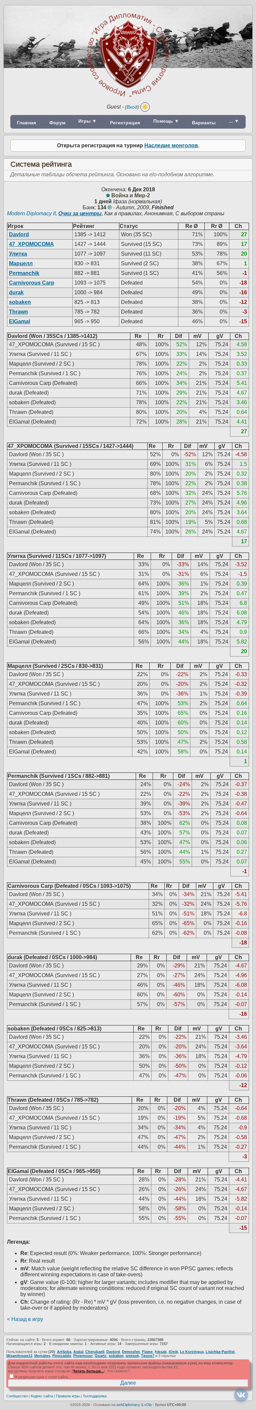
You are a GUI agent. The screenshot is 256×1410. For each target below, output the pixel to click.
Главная (26, 122)
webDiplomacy (128, 1405)
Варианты (204, 122)
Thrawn (18, 312)
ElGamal (19, 321)
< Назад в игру (25, 1319)
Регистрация (125, 122)
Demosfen (131, 1352)
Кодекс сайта (42, 1396)
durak (16, 292)
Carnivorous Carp (31, 283)
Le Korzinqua (192, 1352)
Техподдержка (95, 1396)
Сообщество (17, 1396)
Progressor (83, 1356)
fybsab (161, 1352)
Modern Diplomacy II (31, 213)
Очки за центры (80, 213)
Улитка (18, 254)
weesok (132, 1356)
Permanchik (24, 273)
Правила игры (68, 1396)
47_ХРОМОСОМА (31, 244)
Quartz (101, 1356)
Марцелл (21, 263)
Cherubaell (94, 1352)
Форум (57, 122)
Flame (147, 1352)
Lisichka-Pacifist (220, 1352)
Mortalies (42, 1356)
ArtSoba (64, 1352)
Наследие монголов (171, 145)
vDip (148, 1405)
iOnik (173, 1352)
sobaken (20, 302)
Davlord (19, 234)
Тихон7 (147, 1356)
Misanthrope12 (19, 1356)
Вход (132, 107)
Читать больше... (88, 1371)
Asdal (78, 1352)
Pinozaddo (61, 1356)
